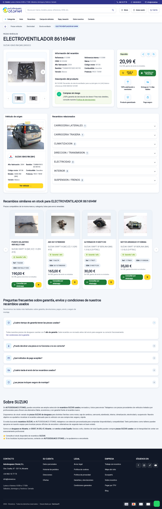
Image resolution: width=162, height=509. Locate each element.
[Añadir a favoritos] (148, 54)
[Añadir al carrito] (38, 284)
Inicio (21, 19)
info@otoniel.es (9, 479)
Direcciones (47, 475)
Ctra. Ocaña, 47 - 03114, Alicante (15, 469)
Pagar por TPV (110, 485)
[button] (104, 126)
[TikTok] (149, 465)
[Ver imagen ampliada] (26, 72)
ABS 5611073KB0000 (56, 242)
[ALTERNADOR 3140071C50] (99, 224)
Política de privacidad (82, 475)
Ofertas (46, 480)
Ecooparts (109, 475)
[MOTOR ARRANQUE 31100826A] (135, 224)
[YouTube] (155, 465)
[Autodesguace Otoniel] (12, 10)
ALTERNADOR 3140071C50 (95, 242)
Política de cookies (81, 469)
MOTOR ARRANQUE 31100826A (133, 242)
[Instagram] (144, 465)
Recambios (31, 19)
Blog (106, 491)
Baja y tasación (63, 19)
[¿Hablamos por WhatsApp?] (157, 504)
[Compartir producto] (143, 54)
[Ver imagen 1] (18, 98)
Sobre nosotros (78, 19)
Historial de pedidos (51, 469)
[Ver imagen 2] (33, 98)
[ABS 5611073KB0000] (63, 224)
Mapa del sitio (110, 469)
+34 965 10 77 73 (10, 474)
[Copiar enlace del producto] (154, 54)
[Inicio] (5, 26)
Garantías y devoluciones (83, 480)
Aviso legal (78, 464)
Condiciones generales (83, 485)
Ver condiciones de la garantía (17, 335)
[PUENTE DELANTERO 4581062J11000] (26, 224)
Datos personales (50, 464)
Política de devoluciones (85, 100)
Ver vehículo (24, 186)
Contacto (91, 19)
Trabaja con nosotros (113, 464)
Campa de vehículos (47, 19)
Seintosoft (55, 504)
